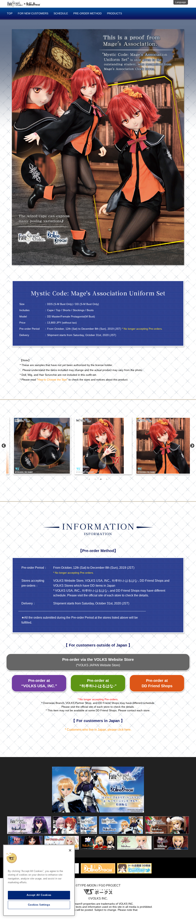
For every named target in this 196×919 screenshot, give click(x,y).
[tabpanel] (36, 445)
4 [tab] (107, 479)
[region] (39, 880)
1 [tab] (89, 479)
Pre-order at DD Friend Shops (157, 683)
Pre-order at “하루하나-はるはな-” (98, 683)
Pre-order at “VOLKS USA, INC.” (39, 683)
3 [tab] (101, 479)
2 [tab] (95, 479)
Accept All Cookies (39, 895)
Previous (3, 445)
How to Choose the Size (52, 379)
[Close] (70, 850)
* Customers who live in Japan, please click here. (98, 729)
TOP (9, 13)
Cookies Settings (39, 904)
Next (192, 445)
